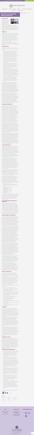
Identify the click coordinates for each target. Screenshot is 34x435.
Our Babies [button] (13, 10)
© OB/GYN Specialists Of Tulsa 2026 (17, 433)
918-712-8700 (30, 0)
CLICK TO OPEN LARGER (24, 13)
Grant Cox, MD (15, 397)
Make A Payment (19, 10)
